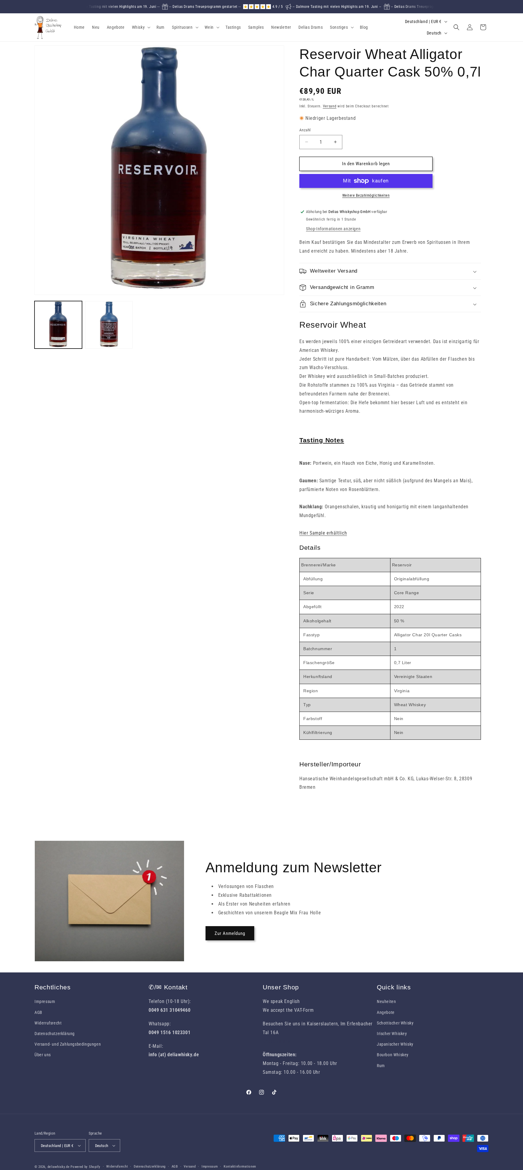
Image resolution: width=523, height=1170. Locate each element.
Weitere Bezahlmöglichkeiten (366, 195)
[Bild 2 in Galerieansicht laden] (109, 325)
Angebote (386, 1012)
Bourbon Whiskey (393, 1054)
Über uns (43, 1054)
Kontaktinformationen (240, 1166)
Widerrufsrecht (48, 1023)
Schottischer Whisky (395, 1023)
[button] (140, 27)
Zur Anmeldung (230, 933)
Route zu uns (276, 1041)
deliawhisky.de (59, 1167)
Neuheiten (386, 1001)
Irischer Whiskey (392, 1033)
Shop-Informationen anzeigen (333, 228)
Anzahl (305, 130)
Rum (381, 1065)
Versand (330, 106)
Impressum (45, 1001)
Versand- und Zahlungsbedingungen (68, 1044)
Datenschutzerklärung (55, 1033)
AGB (38, 1012)
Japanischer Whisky (395, 1044)
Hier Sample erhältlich (323, 533)
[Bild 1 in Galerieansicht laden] (58, 325)
